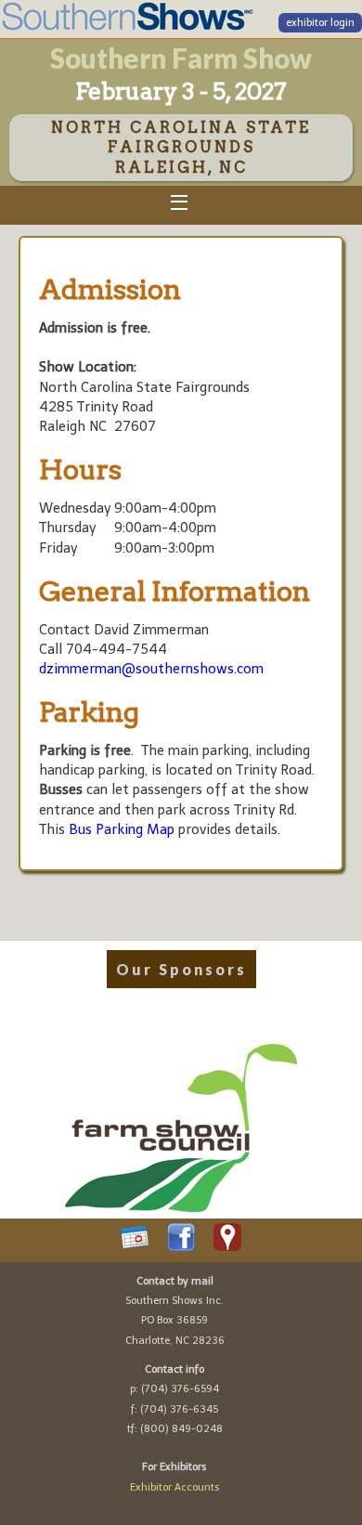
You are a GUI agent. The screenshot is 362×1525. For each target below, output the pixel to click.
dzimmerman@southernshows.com (151, 668)
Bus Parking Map (122, 829)
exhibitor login (320, 23)
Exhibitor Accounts (175, 1487)
